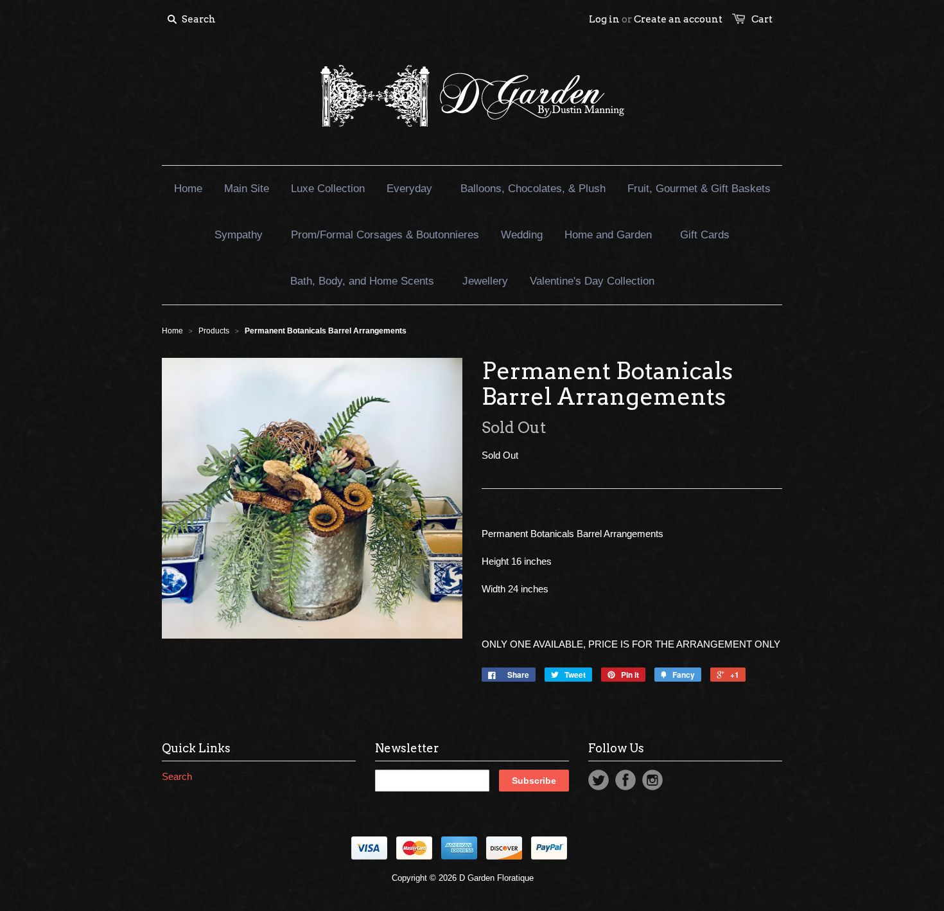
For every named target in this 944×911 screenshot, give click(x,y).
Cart (762, 19)
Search (177, 776)
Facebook (625, 780)
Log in (604, 19)
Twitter (598, 780)
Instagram (652, 780)
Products (213, 330)
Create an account (678, 19)
